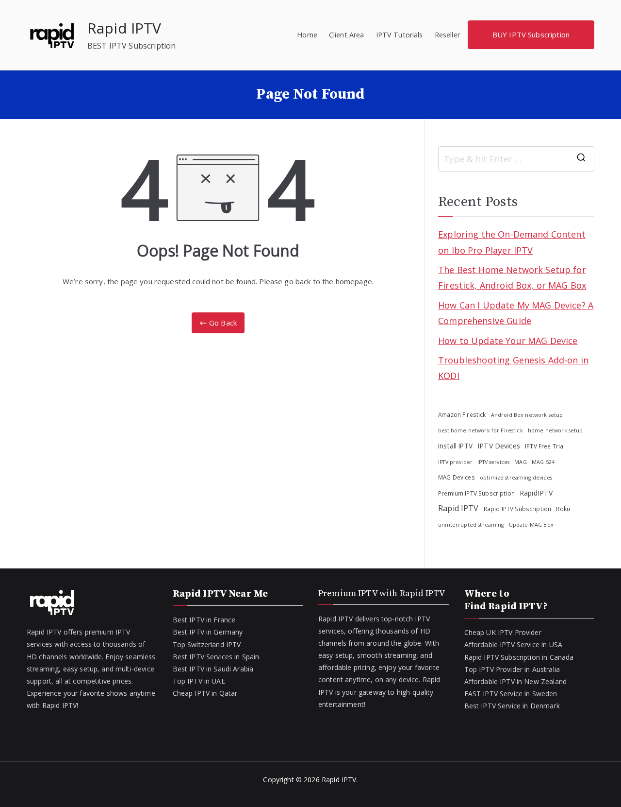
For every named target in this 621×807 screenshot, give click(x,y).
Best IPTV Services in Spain (216, 656)
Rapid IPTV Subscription (517, 509)
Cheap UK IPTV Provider (502, 632)
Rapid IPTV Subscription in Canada (519, 657)
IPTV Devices (498, 445)
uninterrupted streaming (471, 524)
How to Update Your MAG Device (507, 340)
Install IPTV (455, 445)
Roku (563, 509)
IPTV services (493, 462)
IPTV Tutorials (399, 34)
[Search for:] (516, 159)
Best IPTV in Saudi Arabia (213, 668)
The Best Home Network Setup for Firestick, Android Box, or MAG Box (512, 277)
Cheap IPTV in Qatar (205, 693)
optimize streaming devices (516, 477)
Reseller (447, 34)
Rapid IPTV (124, 28)
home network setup (555, 430)
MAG (520, 462)
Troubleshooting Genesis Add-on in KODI (513, 367)
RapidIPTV (536, 493)
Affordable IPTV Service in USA (513, 644)
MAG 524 (543, 462)
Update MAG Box (531, 524)
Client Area (346, 34)
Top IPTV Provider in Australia (512, 669)
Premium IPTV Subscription (476, 493)
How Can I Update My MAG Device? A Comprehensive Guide (515, 312)
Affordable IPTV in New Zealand (515, 681)
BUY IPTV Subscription (531, 34)
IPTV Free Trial (545, 446)
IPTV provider (455, 462)
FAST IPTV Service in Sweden (510, 693)
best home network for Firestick (480, 430)
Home (307, 34)
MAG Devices (456, 477)
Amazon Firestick (462, 414)
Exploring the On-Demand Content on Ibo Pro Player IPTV (512, 242)
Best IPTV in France (204, 619)
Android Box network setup (527, 415)
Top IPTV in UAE (199, 681)
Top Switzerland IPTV (207, 644)
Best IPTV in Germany (208, 631)
